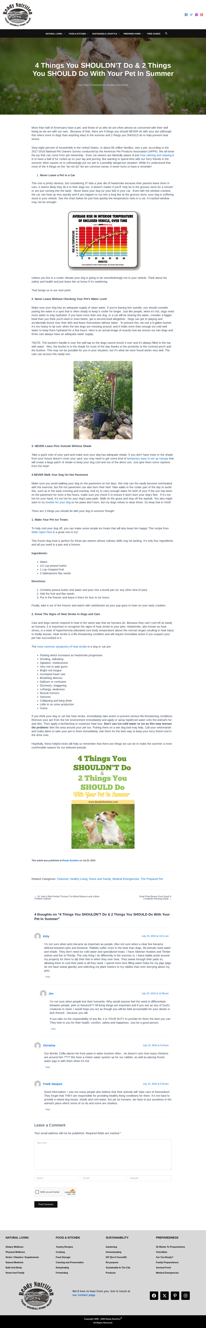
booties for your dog (57, 502)
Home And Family (15, 1273)
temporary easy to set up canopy (147, 458)
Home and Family (100, 878)
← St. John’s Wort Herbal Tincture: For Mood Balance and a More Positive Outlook (67, 897)
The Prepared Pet (152, 878)
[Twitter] (191, 14)
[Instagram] (196, 14)
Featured (62, 878)
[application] (63, 33)
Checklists (161, 1252)
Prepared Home (132, 34)
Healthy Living (78, 878)
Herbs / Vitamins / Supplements (22, 1257)
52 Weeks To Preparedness (170, 1247)
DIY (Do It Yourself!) (116, 1257)
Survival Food (163, 1267)
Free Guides (153, 34)
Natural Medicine (14, 1262)
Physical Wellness (15, 1252)
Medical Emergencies (125, 878)
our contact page (83, 1295)
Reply (48, 977)
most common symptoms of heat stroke (62, 646)
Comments (96, 85)
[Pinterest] (201, 14)
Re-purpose (112, 1262)
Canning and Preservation (70, 1262)
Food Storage (63, 1257)
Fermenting (62, 1273)
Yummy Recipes (64, 1247)
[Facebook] (186, 14)
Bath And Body (14, 1267)
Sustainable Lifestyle (104, 34)
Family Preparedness (167, 1262)
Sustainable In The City (118, 1267)
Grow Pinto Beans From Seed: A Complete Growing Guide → (155, 897)
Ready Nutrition (70, 860)
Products (111, 1273)
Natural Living (54, 34)
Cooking (60, 1252)
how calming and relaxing (156, 155)
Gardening (111, 1247)
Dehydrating (62, 1267)
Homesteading (113, 1252)
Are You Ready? (164, 1257)
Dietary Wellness (14, 1247)
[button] (154, 1295)
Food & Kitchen (77, 34)
